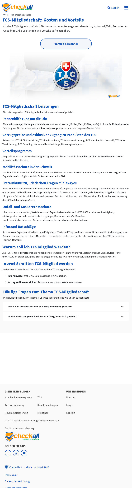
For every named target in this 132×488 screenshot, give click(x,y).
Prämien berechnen (66, 44)
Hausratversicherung (16, 412)
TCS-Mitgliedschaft (20, 14)
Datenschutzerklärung (17, 481)
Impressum (11, 474)
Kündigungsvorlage (48, 420)
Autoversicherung (14, 405)
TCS (39, 397)
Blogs (69, 405)
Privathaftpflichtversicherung (21, 420)
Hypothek (42, 412)
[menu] (126, 7)
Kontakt (70, 412)
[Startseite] (4, 15)
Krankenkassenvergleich (18, 397)
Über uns (71, 397)
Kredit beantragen (47, 405)
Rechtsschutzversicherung (19, 428)
